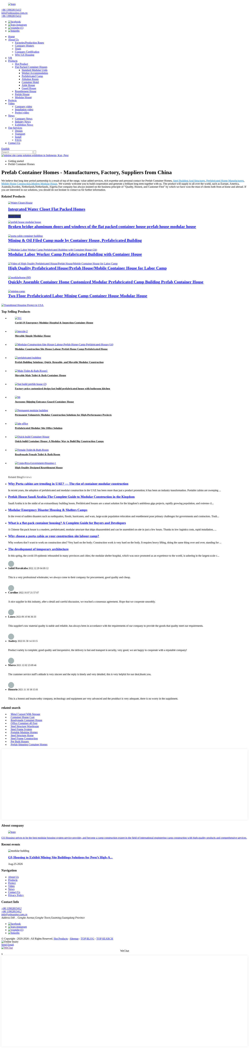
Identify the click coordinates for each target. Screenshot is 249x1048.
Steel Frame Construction (24, 738)
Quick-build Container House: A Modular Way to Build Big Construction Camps (59, 441)
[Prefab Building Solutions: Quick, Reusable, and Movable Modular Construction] (28, 357)
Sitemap (74, 938)
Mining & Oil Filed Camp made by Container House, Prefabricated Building (75, 240)
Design (19, 130)
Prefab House (22, 94)
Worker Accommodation (35, 73)
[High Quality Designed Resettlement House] (35, 463)
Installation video (24, 109)
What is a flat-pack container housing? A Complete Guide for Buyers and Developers (67, 523)
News (11, 115)
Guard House (29, 88)
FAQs (18, 140)
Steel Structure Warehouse (25, 726)
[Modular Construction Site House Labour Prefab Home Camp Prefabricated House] (64, 344)
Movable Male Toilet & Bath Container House (40, 375)
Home (11, 36)
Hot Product (21, 64)
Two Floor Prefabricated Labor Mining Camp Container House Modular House (77, 296)
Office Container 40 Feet (24, 723)
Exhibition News (24, 124)
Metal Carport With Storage (25, 714)
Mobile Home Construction (16, 183)
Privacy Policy (16, 895)
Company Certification (27, 51)
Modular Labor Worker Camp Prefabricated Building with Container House (75, 254)
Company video (23, 106)
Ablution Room (30, 79)
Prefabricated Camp (32, 76)
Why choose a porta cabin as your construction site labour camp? (53, 536)
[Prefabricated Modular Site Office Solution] (21, 423)
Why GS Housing (24, 54)
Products (12, 60)
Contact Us (14, 143)
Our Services (15, 127)
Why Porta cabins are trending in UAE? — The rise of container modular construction (68, 483)
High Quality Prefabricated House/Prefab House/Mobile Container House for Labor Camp (87, 268)
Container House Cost (22, 717)
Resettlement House (25, 91)
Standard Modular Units (34, 70)
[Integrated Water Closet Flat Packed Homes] (20, 202)
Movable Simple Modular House (33, 335)
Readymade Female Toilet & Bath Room (37, 454)
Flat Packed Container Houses (31, 67)
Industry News (23, 121)
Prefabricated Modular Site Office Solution (38, 428)
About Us (13, 39)
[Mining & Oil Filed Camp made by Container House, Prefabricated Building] (25, 235)
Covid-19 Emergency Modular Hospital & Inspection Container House (54, 322)
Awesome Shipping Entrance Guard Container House (44, 401)
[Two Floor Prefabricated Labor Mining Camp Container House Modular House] (16, 291)
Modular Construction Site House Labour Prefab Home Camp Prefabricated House (61, 349)
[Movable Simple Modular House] (21, 331)
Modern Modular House (44, 183)
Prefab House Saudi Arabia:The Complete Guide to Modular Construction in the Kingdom (71, 496)
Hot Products (61, 938)
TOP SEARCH (104, 938)
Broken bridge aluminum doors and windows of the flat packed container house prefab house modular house (102, 226)
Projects (12, 100)
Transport (20, 133)
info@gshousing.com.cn (14, 12)
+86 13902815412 (11, 9)
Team (18, 48)
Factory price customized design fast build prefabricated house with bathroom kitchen (62, 388)
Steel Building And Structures (189, 180)
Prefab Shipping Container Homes (29, 744)
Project (12, 883)
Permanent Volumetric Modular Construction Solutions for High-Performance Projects (63, 415)
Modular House (23, 97)
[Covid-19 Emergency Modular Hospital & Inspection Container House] (18, 318)
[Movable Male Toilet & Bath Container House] (31, 370)
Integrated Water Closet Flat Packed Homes (46, 209)
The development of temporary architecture (38, 549)
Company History (24, 45)
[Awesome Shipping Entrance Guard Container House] (17, 397)
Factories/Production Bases (29, 42)
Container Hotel (30, 82)
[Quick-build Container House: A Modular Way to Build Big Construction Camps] (32, 436)
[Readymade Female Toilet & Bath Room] (32, 449)
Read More (14, 216)
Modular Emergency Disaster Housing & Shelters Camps (47, 510)
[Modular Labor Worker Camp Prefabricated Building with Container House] (52, 249)
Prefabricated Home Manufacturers (225, 180)
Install (18, 136)
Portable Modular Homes (24, 732)
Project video (22, 112)
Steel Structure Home (22, 735)
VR (10, 57)
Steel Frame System (21, 729)
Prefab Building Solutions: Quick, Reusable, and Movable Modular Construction (59, 362)
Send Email (7, 944)
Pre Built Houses (20, 741)
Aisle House (28, 85)
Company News (23, 118)
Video (11, 103)
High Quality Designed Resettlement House (39, 467)
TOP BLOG (87, 938)
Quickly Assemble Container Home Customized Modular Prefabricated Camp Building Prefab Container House (105, 282)
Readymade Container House (26, 720)
